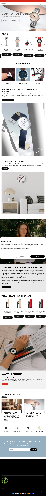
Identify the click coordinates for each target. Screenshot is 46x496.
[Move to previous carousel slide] (19, 28)
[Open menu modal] (44, 3)
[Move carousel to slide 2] (22, 28)
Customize (22, 256)
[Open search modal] (39, 3)
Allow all (37, 256)
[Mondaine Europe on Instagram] (43, 491)
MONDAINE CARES (39, 431)
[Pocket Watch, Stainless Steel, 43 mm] (29, 42)
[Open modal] (12, 132)
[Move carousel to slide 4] (25, 28)
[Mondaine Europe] (4, 3)
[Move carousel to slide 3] (23, 28)
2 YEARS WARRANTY (17, 431)
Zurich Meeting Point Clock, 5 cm (6, 49)
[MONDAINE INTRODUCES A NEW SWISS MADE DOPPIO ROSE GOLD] (34, 406)
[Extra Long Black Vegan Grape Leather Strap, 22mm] (8, 304)
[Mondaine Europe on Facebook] (42, 491)
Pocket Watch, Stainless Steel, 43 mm (28, 49)
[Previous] (7, 1)
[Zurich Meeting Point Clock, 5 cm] (7, 42)
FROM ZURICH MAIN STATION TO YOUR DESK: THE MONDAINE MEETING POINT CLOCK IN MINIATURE (12, 415)
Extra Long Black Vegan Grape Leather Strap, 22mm (8, 311)
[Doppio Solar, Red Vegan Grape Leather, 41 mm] (39, 42)
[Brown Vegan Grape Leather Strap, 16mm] (19, 304)
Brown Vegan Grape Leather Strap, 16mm (19, 311)
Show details (40, 252)
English (3, 488)
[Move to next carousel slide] (27, 28)
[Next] (39, 1)
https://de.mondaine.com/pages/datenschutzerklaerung (18, 248)
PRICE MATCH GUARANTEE (6, 432)
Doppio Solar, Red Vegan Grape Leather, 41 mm (39, 49)
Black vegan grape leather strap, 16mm (29, 311)
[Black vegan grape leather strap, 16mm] (30, 304)
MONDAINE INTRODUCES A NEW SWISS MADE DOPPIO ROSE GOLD (34, 414)
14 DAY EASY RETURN (28, 431)
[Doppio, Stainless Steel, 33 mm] (18, 42)
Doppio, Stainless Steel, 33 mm (17, 49)
